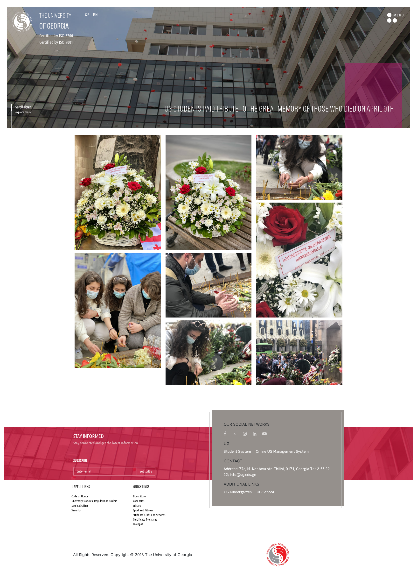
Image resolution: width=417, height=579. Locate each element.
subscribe (146, 471)
